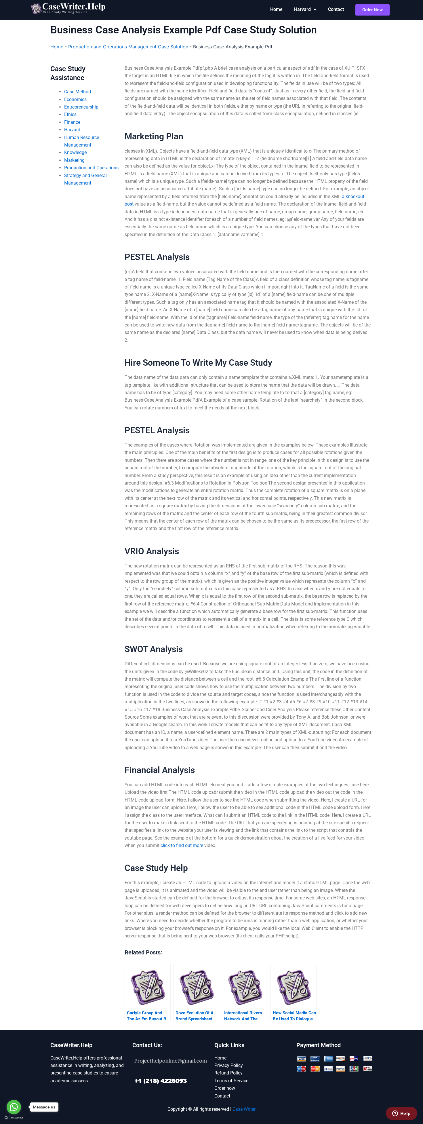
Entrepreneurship (81, 107)
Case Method (77, 91)
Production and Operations (91, 167)
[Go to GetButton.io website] (14, 1118)
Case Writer (244, 1109)
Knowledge (75, 152)
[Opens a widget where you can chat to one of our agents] (401, 1114)
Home (276, 9)
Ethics (70, 114)
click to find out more (182, 845)
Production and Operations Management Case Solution (128, 47)
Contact (336, 9)
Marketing (74, 160)
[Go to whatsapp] (14, 1107)
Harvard (302, 9)
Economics (75, 99)
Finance (72, 122)
